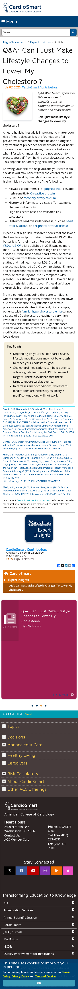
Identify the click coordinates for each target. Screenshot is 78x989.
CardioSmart (20, 573)
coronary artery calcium (40, 198)
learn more (61, 695)
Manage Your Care (24, 744)
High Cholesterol (14, 42)
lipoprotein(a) (52, 189)
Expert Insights (18, 580)
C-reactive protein (42, 193)
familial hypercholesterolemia (41, 311)
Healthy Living (21, 755)
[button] (32, 705)
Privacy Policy (20, 976)
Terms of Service (45, 976)
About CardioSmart (25, 781)
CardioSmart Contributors (40, 87)
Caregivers (17, 763)
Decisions (16, 737)
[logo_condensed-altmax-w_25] (39, 806)
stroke (23, 226)
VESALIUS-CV (12, 246)
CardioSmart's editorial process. (34, 500)
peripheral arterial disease (51, 226)
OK (39, 983)
